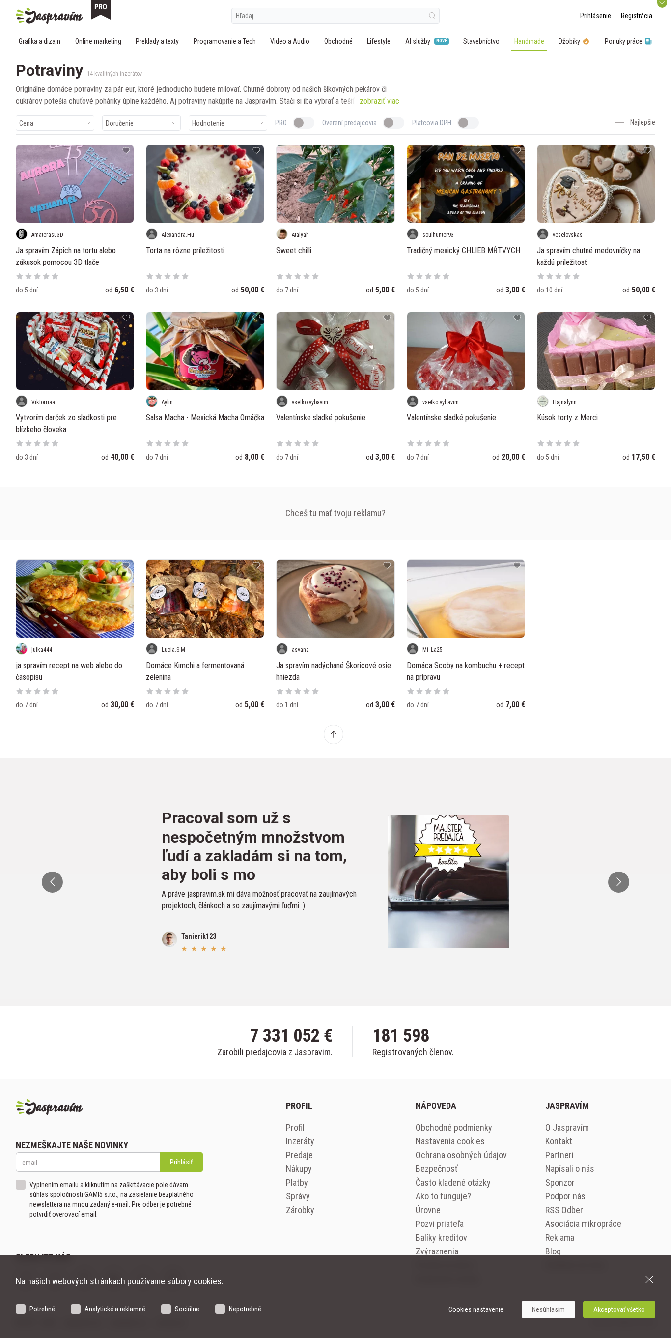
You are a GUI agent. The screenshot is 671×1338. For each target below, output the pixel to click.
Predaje (299, 1155)
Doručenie (120, 123)
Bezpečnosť (437, 1168)
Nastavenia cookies (450, 1141)
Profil (295, 1127)
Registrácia (636, 16)
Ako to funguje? (443, 1196)
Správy (298, 1196)
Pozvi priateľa (440, 1224)
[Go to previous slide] (52, 882)
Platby (297, 1182)
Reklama (559, 1237)
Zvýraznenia (437, 1251)
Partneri (559, 1155)
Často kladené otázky (453, 1182)
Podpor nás (565, 1196)
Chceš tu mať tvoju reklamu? (335, 513)
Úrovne (428, 1210)
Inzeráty (300, 1141)
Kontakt (558, 1141)
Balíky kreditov (441, 1237)
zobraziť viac (379, 101)
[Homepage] (49, 15)
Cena (26, 123)
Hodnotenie (208, 123)
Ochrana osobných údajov (461, 1155)
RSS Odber (564, 1210)
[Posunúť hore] (333, 734)
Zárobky (300, 1210)
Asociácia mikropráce (583, 1224)
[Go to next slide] (618, 882)
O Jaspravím (567, 1127)
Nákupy (299, 1168)
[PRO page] (101, 10)
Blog (553, 1251)
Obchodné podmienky (454, 1127)
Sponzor (560, 1182)
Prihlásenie (595, 16)
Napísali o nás (569, 1168)
